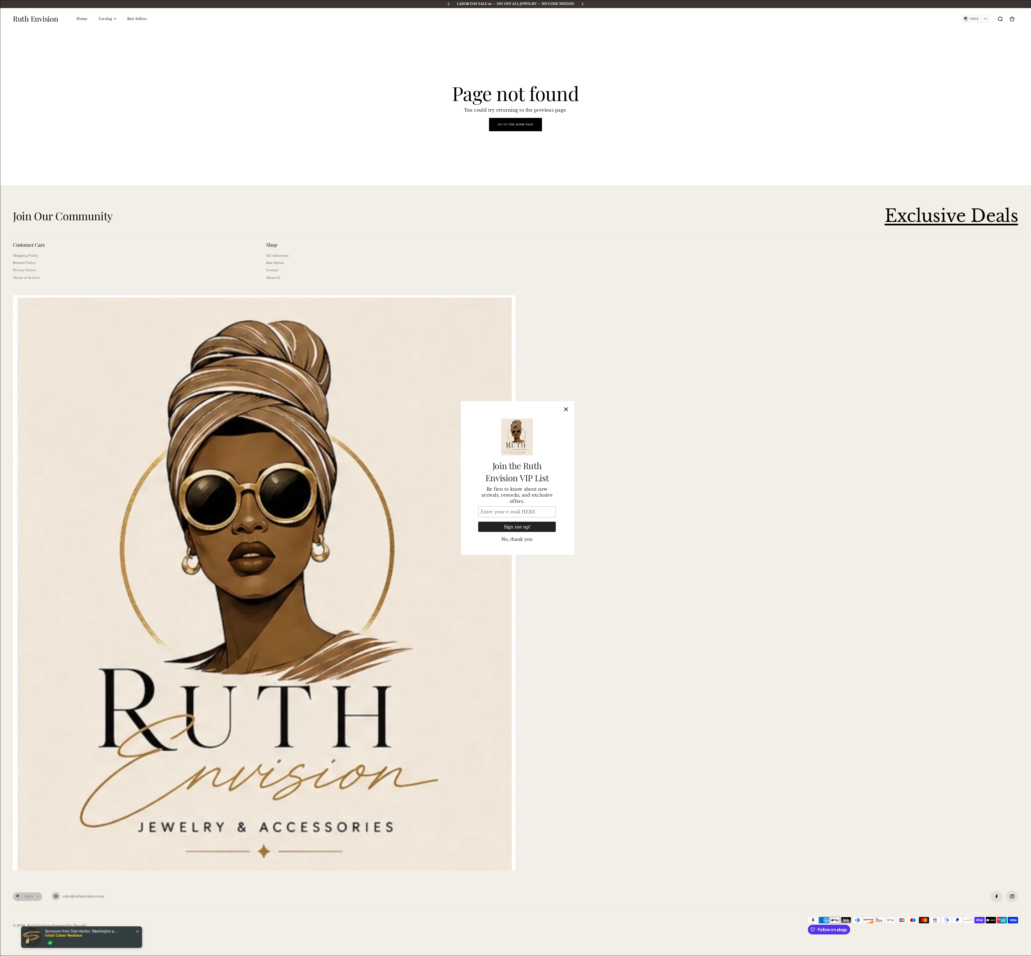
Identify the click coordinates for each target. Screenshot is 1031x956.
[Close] (566, 409)
